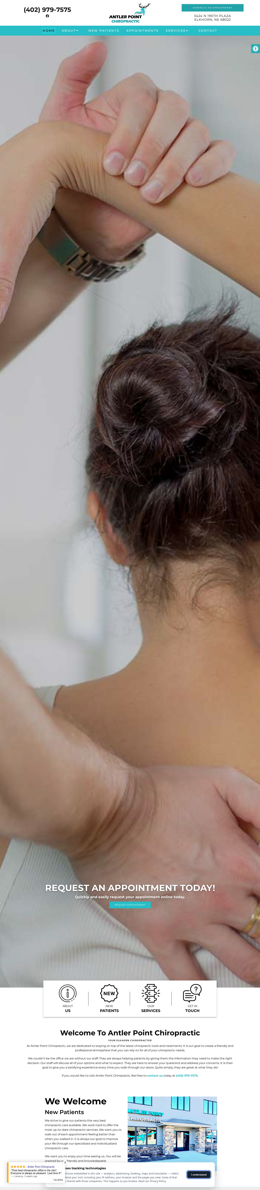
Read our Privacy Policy (152, 1181)
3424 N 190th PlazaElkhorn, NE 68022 (212, 18)
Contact (207, 30)
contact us (155, 1075)
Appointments (142, 30)
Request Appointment (130, 905)
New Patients (103, 30)
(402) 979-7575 (47, 9)
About (69, 30)
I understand (199, 1174)
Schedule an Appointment (212, 8)
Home (49, 30)
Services (176, 30)
